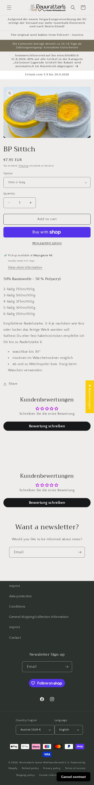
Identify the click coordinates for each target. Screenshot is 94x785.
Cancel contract (73, 777)
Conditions (17, 606)
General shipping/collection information (38, 617)
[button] (9, 8)
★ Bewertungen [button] (90, 396)
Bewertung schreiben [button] (47, 426)
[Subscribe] (80, 552)
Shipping (23, 166)
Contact (15, 638)
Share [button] (13, 384)
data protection (20, 596)
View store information (25, 267)
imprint (14, 586)
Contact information (51, 775)
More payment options (47, 243)
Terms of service (75, 768)
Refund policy (30, 768)
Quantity (9, 193)
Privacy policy (52, 768)
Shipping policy (25, 775)
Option (8, 173)
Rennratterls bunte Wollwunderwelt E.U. (44, 762)
